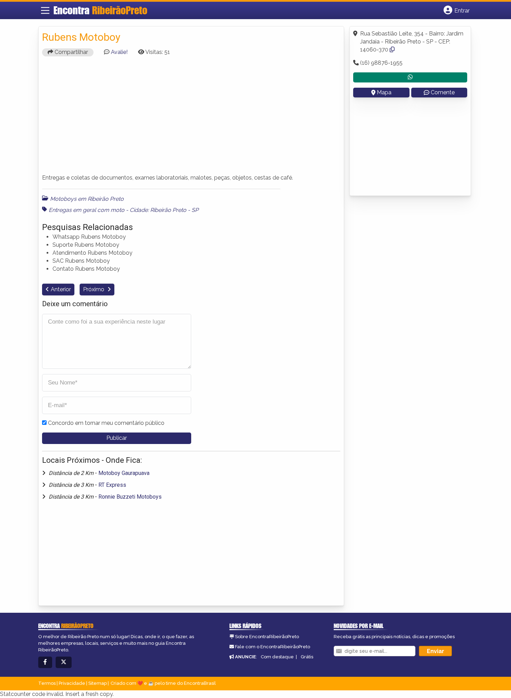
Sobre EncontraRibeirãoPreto (267, 636)
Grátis (307, 656)
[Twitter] (64, 662)
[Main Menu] (45, 10)
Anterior (61, 289)
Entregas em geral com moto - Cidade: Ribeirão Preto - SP (123, 210)
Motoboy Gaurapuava (123, 473)
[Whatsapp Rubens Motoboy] (410, 77)
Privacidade (72, 683)
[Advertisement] (191, 118)
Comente (443, 92)
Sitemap (97, 683)
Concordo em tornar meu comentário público (106, 423)
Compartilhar (70, 52)
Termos (47, 683)
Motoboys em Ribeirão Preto (87, 199)
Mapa (384, 92)
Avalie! (119, 52)
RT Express (112, 485)
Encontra (100, 10)
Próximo (94, 289)
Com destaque (277, 656)
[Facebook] (45, 662)
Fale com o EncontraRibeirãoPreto (272, 646)
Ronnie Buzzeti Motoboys (130, 496)
